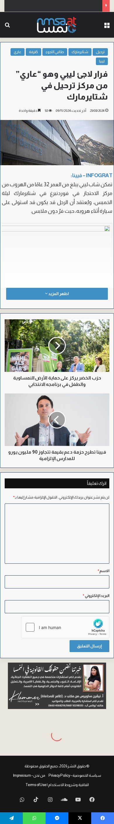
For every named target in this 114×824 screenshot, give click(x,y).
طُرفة (33, 52)
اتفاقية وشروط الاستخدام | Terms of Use (57, 785)
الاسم (104, 571)
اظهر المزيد (58, 293)
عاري (17, 52)
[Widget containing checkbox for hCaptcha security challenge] (65, 627)
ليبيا (102, 61)
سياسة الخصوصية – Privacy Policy (75, 775)
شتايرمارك (80, 52)
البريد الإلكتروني (96, 595)
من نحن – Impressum (29, 775)
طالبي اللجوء (55, 52)
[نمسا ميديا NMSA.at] (57, 25)
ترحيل (100, 52)
